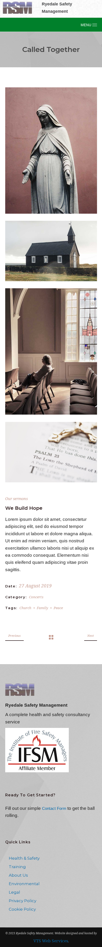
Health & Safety (24, 858)
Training (17, 866)
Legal (14, 892)
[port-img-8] (51, 251)
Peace (58, 607)
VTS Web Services (50, 940)
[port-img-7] (51, 150)
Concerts (36, 597)
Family (42, 607)
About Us (18, 875)
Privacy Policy (22, 900)
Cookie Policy (22, 909)
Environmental (24, 883)
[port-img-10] (51, 452)
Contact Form (54, 808)
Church (25, 607)
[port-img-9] (51, 351)
